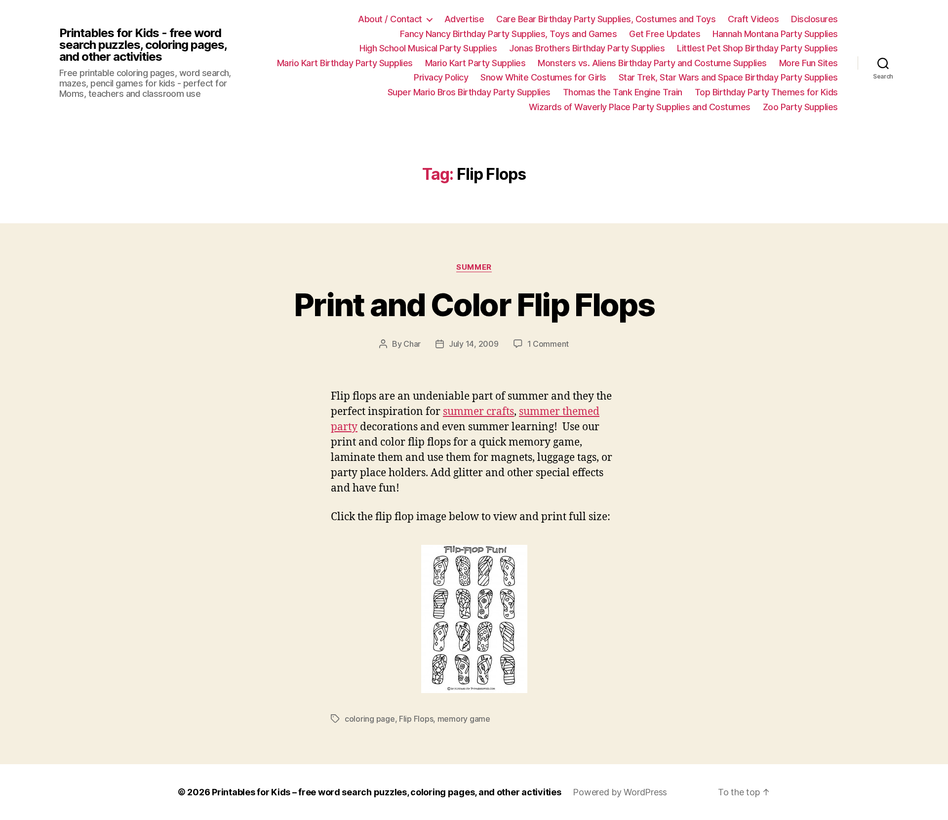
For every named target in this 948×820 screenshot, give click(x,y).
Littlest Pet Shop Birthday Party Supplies (757, 48)
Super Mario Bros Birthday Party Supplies (469, 92)
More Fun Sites (808, 63)
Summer (473, 267)
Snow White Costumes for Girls (543, 77)
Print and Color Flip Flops (474, 305)
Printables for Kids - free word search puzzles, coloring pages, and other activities (143, 45)
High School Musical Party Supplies (428, 48)
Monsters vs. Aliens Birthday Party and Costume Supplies (652, 63)
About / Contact (390, 19)
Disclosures (814, 19)
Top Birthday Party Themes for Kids (766, 92)
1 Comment (548, 344)
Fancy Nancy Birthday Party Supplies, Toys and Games (508, 34)
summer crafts (478, 411)
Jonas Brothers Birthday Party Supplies (587, 48)
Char (412, 344)
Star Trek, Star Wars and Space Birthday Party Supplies (728, 77)
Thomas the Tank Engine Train (622, 92)
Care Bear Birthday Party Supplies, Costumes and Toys (605, 19)
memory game (463, 719)
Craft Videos (753, 19)
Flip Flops (416, 719)
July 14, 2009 (474, 344)
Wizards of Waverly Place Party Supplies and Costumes (639, 107)
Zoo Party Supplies (800, 107)
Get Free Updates (664, 34)
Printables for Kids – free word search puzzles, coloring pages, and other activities (386, 792)
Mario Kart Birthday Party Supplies (345, 63)
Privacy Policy (441, 77)
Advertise (464, 19)
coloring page (370, 719)
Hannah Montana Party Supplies (775, 34)
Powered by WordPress (620, 792)
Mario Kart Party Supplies (475, 63)
